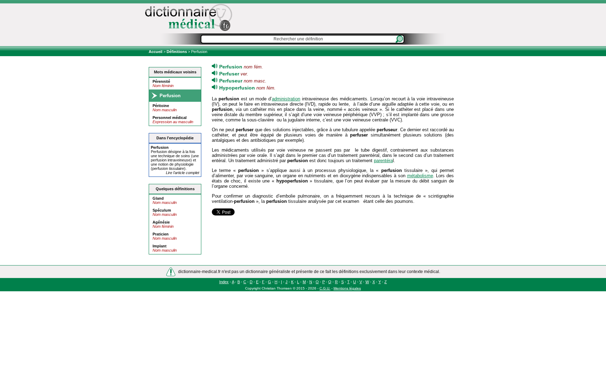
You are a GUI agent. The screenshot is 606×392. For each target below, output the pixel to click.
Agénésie (161, 222)
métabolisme (420, 175)
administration (286, 98)
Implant (160, 246)
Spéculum (162, 210)
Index (224, 282)
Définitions (177, 51)
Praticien (161, 234)
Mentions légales (347, 288)
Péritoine (161, 106)
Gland (158, 198)
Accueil (156, 51)
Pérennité (161, 81)
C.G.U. (324, 288)
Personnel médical (170, 117)
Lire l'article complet (182, 173)
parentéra (383, 160)
